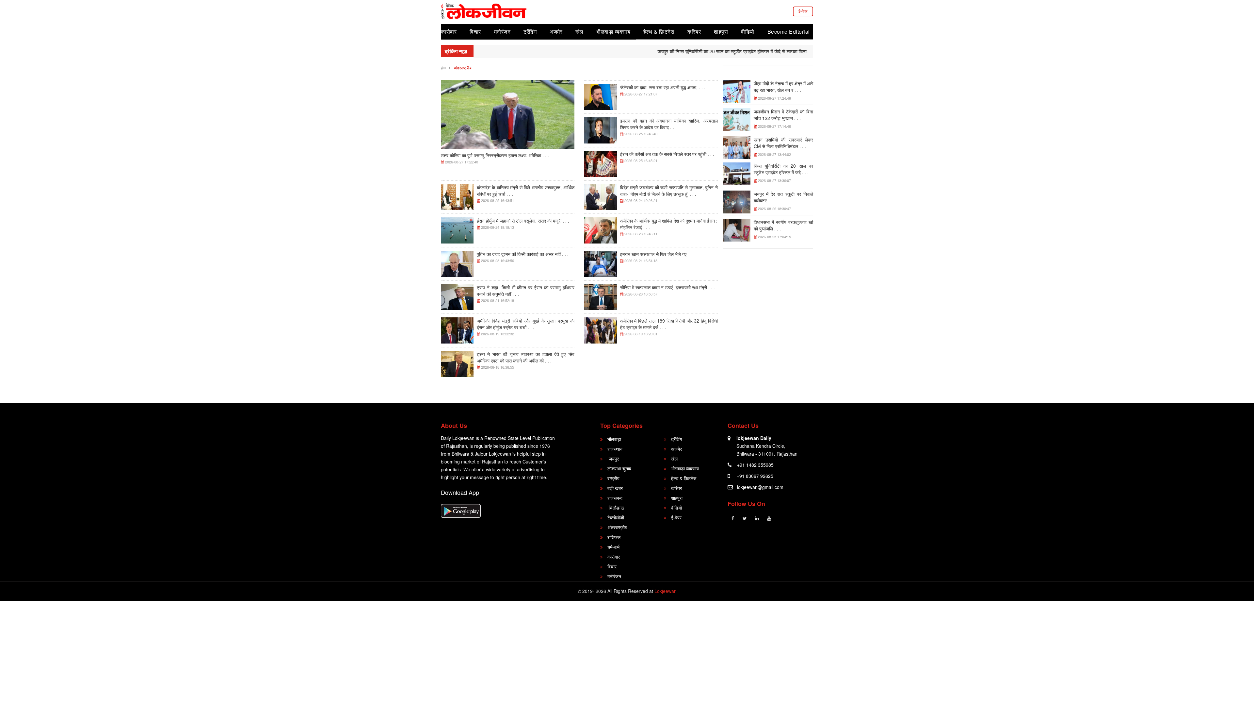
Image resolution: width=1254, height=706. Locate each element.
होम (443, 67)
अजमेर (556, 31)
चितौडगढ (615, 507)
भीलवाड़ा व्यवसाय (613, 31)
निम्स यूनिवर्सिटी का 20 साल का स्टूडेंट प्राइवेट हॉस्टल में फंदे (783, 169)
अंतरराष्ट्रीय (463, 68)
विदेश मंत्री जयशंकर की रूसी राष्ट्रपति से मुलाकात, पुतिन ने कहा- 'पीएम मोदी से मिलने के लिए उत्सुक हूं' (669, 190)
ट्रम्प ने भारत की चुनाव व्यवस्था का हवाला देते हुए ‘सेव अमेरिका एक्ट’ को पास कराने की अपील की (525, 357)
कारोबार (449, 31)
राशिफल (613, 537)
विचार (475, 31)
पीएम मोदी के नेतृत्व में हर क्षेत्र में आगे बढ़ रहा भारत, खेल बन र (783, 86)
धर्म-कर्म (613, 547)
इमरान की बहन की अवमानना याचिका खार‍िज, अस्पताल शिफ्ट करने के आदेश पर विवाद (669, 123)
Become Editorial (788, 31)
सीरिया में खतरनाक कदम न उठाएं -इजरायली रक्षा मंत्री (667, 287)
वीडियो (747, 31)
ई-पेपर (803, 11)
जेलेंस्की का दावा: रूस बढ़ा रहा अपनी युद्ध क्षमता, (662, 87)
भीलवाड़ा (614, 439)
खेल (579, 31)
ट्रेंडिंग (530, 31)
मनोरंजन (502, 31)
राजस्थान (614, 448)
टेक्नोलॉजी (615, 517)
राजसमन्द (614, 498)
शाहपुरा (721, 31)
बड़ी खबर (615, 488)
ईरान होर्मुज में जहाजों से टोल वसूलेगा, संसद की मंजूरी (523, 220)
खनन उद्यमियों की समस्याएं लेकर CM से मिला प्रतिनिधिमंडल (783, 142)
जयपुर (613, 458)
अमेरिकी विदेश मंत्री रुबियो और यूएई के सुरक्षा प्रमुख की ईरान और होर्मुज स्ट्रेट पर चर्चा (525, 323)
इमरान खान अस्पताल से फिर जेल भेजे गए (653, 254)
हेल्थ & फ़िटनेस (658, 31)
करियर (694, 31)
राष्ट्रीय (613, 478)
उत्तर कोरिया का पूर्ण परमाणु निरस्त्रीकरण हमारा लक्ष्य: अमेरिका (495, 155)
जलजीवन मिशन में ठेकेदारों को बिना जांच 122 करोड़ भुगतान (783, 114)
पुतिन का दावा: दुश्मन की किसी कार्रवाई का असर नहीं (523, 254)
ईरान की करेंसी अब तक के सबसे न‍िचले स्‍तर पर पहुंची (667, 154)
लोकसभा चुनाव (619, 468)
